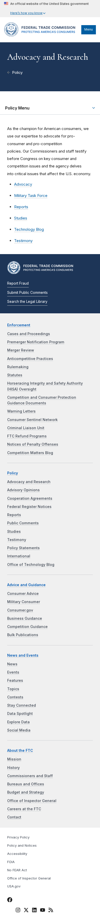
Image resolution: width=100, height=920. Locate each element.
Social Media (19, 730)
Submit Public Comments (27, 293)
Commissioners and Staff (30, 776)
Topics (13, 689)
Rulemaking (17, 367)
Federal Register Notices (29, 507)
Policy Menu (17, 108)
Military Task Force (30, 195)
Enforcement (18, 325)
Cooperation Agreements (29, 498)
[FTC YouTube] (42, 910)
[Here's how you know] (46, 8)
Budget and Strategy (25, 792)
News (12, 664)
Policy (17, 72)
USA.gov (14, 886)
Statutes (14, 375)
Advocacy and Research (29, 482)
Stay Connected (21, 705)
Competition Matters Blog (30, 453)
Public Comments (23, 523)
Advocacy (23, 184)
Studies (20, 218)
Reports (21, 206)
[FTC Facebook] (9, 900)
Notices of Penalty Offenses (32, 444)
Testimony (23, 240)
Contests (15, 697)
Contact (14, 817)
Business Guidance (24, 618)
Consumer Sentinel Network (32, 420)
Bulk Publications (22, 635)
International (18, 556)
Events (13, 672)
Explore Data (18, 722)
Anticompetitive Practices (30, 359)
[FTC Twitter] (26, 910)
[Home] (41, 35)
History (13, 768)
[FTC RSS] (50, 910)
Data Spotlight (20, 714)
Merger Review (20, 350)
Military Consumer (23, 602)
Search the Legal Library (27, 301)
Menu (88, 29)
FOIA (11, 862)
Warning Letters (21, 411)
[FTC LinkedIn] (34, 910)
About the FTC (20, 750)
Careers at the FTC (24, 809)
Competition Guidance (27, 627)
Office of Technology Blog (30, 565)
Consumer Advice (23, 594)
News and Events (22, 655)
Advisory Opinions (23, 490)
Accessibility (17, 854)
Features (15, 680)
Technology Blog (29, 229)
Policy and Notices (22, 845)
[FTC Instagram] (18, 910)
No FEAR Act (17, 870)
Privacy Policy (18, 837)
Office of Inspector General (31, 801)
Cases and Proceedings (28, 334)
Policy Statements (23, 548)
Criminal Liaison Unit (25, 428)
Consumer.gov (20, 610)
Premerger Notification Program (35, 342)
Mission (14, 759)
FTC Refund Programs (27, 436)
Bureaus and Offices (25, 784)
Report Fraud (18, 283)
